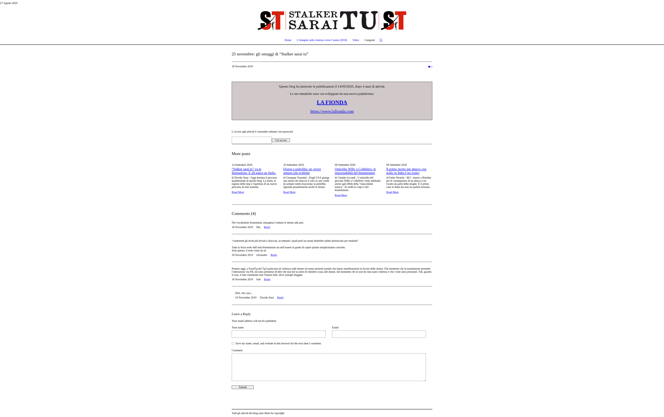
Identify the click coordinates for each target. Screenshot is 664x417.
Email (335, 327)
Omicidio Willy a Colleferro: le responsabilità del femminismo (355, 171)
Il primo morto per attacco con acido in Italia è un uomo (406, 171)
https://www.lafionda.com (332, 111)
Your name (238, 327)
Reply (267, 227)
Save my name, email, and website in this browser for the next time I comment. (278, 343)
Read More (238, 192)
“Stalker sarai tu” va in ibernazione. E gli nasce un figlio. (254, 171)
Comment (237, 350)
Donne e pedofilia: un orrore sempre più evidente (302, 171)
